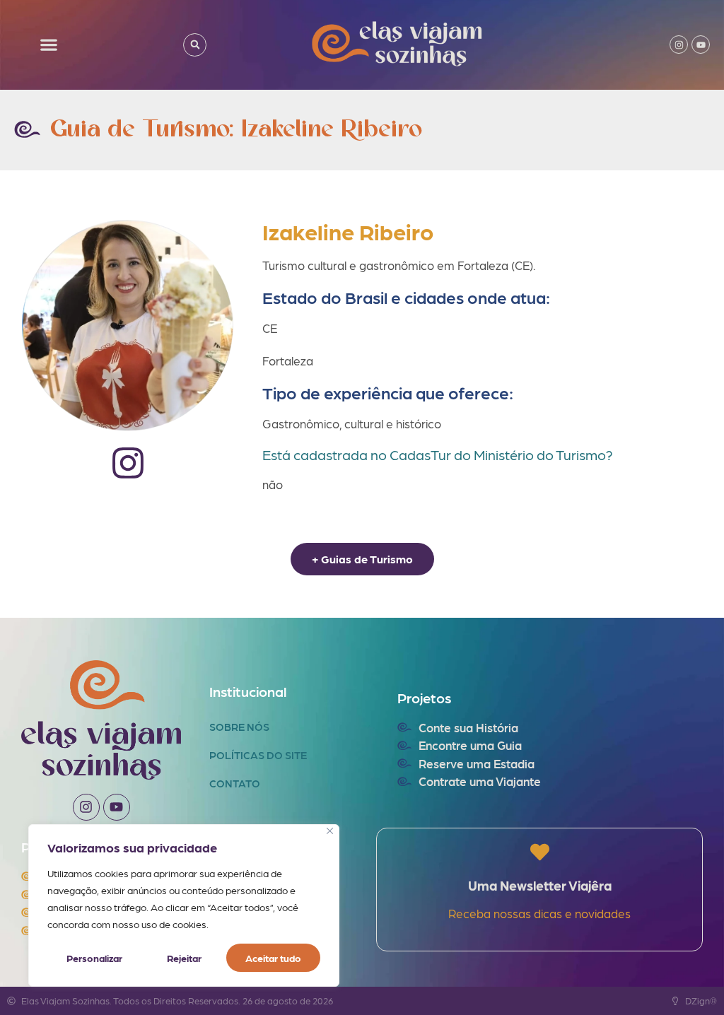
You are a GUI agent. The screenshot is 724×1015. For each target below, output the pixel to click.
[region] (183, 905)
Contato (234, 783)
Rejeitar (184, 957)
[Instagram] (679, 44)
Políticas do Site (258, 755)
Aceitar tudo (273, 957)
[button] (49, 45)
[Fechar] (330, 831)
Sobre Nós (239, 726)
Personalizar (94, 957)
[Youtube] (700, 44)
